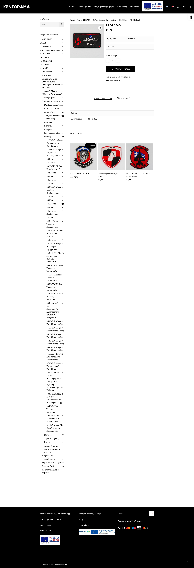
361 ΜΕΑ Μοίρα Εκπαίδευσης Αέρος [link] (55, 329)
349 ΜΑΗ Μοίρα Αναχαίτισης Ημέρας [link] (54, 233)
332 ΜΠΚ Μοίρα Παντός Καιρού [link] (54, 167)
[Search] (151, 513)
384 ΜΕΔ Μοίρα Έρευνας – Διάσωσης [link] (53, 409)
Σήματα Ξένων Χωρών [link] (52, 462)
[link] (191, 17)
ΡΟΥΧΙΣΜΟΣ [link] (46, 61)
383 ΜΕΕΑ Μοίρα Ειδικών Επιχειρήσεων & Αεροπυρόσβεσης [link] (54, 398)
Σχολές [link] (47, 442)
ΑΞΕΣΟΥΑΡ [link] (45, 46)
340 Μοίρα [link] (51, 200)
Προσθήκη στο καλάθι (120, 69)
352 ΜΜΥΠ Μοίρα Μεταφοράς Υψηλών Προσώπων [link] (55, 257)
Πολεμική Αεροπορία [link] (51, 101)
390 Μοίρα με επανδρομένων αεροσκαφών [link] (52, 418)
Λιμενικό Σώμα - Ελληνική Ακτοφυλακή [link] (52, 92)
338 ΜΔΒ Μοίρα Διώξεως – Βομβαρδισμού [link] (53, 190)
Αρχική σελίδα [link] (75, 20)
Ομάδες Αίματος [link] (49, 98)
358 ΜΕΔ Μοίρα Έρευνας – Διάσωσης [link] (53, 296)
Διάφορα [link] (48, 122)
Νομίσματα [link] (45, 57)
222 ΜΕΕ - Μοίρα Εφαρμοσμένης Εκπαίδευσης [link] (54, 143)
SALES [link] (43, 43)
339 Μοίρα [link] (51, 196)
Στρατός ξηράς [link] (48, 466)
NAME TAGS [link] (46, 39)
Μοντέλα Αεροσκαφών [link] (50, 50)
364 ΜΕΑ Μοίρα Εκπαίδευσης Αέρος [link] (55, 348)
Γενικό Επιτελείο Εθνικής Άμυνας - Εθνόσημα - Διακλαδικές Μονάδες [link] (52, 83)
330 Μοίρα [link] (51, 159)
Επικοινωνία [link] (45, 530)
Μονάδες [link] (48, 435)
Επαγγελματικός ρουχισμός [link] (90, 514)
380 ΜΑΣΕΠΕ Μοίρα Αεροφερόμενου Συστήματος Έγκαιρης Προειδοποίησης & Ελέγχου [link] (54, 381)
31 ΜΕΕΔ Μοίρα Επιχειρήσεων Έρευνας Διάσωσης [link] (54, 152)
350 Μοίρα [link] (51, 240)
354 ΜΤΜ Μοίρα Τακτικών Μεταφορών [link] (54, 268)
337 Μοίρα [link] (51, 183)
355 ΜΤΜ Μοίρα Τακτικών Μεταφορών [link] (54, 278)
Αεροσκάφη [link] (49, 112)
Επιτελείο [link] (48, 126)
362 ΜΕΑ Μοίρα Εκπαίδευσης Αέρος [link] (55, 335)
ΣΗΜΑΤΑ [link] (44, 68)
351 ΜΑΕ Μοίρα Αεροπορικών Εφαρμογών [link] (54, 246)
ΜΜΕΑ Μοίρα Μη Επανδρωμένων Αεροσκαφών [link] (54, 428)
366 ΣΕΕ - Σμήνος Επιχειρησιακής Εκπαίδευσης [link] (54, 357)
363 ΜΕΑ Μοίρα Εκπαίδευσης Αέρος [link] (55, 342)
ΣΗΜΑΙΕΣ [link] (44, 64)
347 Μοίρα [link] (51, 217)
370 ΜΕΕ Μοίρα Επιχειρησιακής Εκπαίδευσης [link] (53, 366)
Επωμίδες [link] (48, 129)
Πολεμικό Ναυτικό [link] (50, 446)
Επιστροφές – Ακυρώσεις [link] (51, 519)
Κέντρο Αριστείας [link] (52, 133)
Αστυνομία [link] (47, 75)
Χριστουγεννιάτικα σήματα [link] (50, 471)
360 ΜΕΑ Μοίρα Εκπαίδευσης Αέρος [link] (55, 322)
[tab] (103, 98)
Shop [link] (81, 519)
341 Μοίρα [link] (51, 204)
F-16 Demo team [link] (51, 108)
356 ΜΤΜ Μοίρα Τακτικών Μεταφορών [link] (54, 287)
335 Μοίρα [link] (51, 176)
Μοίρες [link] (47, 136)
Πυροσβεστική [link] (48, 459)
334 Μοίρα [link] (51, 173)
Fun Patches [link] (47, 71)
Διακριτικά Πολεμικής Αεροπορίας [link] (54, 117)
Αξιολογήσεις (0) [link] (123, 98)
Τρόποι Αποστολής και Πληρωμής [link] (55, 514)
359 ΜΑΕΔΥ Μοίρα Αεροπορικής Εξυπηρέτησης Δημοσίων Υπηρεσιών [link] (52, 310)
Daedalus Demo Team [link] (53, 105)
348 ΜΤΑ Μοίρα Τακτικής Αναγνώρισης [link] (53, 224)
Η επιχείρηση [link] (84, 525)
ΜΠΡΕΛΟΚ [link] (45, 53)
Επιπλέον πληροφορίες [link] (103, 98)
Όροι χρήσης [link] (45, 525)
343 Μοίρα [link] (51, 207)
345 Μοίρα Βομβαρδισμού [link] (52, 212)
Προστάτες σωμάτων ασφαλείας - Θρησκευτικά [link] (51, 452)
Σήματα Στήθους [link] (51, 438)
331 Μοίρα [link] (51, 162)
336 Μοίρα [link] (51, 180)
